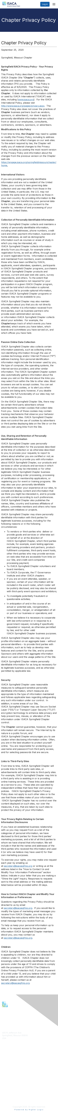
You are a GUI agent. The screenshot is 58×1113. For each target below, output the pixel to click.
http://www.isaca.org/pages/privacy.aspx (22, 105)
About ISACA (8, 1084)
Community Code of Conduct (15, 1087)
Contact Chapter (9, 1042)
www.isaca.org (26, 99)
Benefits (6, 1061)
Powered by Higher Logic (29, 1110)
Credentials (7, 1064)
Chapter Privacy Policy (12, 1100)
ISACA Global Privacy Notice (15, 1095)
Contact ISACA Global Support (16, 1068)
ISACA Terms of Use (11, 1093)
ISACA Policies (8, 1090)
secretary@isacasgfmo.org (18, 866)
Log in (45, 4)
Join (4, 1058)
